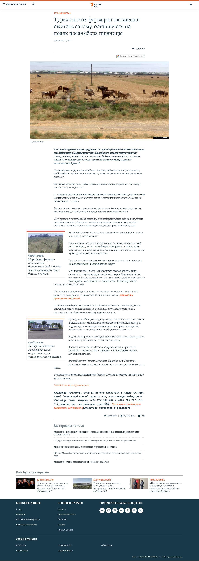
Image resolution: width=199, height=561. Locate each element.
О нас (18, 509)
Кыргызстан (22, 551)
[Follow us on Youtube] (102, 510)
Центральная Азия (45, 480)
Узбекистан (106, 545)
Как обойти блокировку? (28, 520)
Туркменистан (62, 13)
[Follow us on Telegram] (121, 510)
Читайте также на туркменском (71, 385)
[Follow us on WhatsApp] (127, 510)
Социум (61, 525)
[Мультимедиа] (191, 4)
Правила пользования (26, 525)
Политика (62, 520)
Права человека (157, 480)
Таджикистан (65, 545)
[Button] (138, 48)
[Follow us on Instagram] (108, 510)
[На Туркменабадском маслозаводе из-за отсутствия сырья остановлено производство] (45, 329)
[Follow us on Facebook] (115, 510)
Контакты (21, 515)
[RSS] (140, 510)
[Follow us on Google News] (134, 510)
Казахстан (21, 545)
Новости (62, 509)
